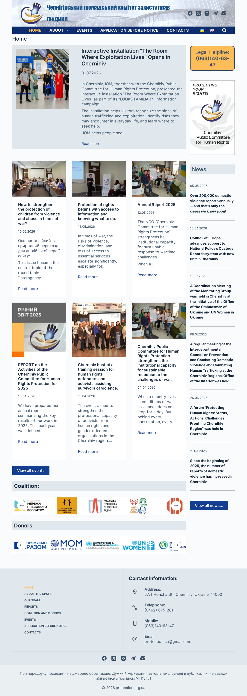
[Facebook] (190, 13)
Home (35, 30)
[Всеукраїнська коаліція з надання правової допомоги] (139, 506)
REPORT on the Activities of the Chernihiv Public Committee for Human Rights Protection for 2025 (39, 376)
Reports (31, 606)
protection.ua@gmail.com (167, 641)
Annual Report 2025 (156, 204)
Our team (32, 600)
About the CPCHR (38, 594)
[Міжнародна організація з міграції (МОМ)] (66, 545)
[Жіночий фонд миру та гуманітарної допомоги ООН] (103, 545)
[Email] (223, 13)
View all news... (209, 505)
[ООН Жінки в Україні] (139, 545)
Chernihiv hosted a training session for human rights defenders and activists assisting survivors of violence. (98, 376)
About (56, 30)
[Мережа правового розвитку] (30, 506)
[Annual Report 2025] (159, 179)
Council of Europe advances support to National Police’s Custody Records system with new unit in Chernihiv (212, 248)
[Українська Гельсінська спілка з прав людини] (103, 506)
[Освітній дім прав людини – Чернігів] (66, 506)
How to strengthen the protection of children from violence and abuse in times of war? (39, 214)
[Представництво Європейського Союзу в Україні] (30, 545)
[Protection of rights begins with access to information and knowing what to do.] (99, 179)
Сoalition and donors (42, 613)
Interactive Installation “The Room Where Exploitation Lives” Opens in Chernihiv (126, 57)
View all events (31, 470)
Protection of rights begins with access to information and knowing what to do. (98, 211)
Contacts (178, 30)
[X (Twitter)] (198, 13)
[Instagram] (207, 13)
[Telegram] (215, 13)
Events (84, 30)
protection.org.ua (130, 687)
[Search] (224, 30)
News (199, 169)
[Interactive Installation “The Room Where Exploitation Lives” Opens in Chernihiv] (42, 79)
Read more (91, 143)
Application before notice (129, 30)
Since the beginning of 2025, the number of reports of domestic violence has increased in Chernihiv (211, 471)
